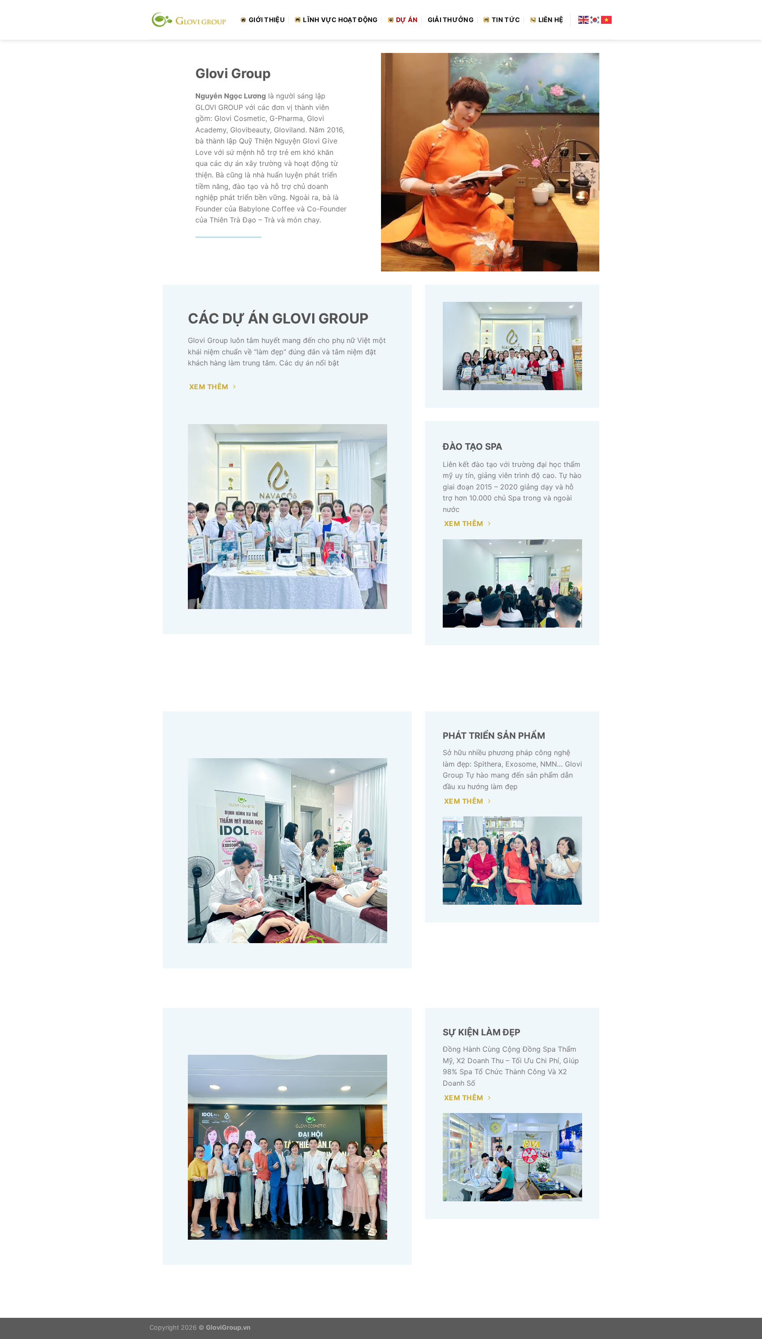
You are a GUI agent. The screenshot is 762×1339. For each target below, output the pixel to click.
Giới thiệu (267, 19)
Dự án (407, 19)
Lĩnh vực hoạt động (340, 19)
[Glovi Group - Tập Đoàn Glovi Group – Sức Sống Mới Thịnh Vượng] (188, 20)
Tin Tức (506, 19)
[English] (584, 19)
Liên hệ (551, 19)
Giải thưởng (451, 19)
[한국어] (595, 19)
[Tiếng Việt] (607, 19)
